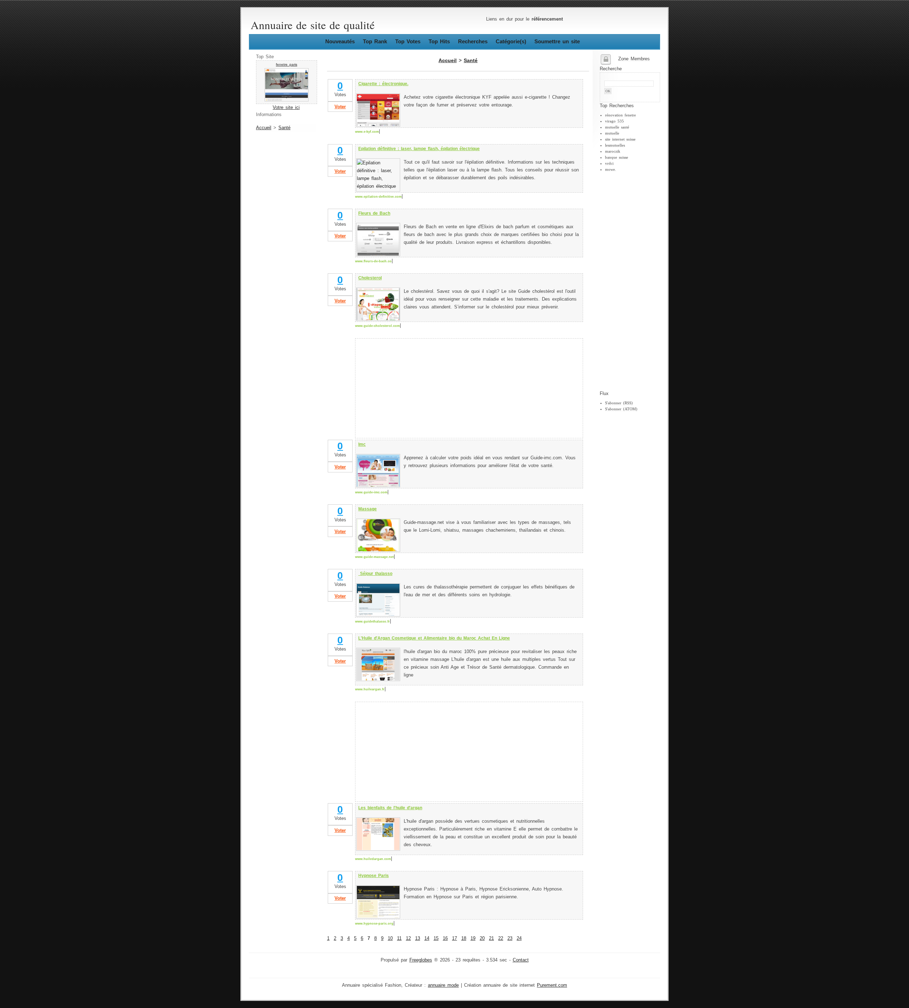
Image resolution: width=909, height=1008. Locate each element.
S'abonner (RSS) (619, 403)
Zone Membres (634, 58)
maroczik (612, 151)
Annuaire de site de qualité (313, 24)
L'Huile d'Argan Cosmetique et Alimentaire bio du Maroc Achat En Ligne (434, 638)
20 (482, 938)
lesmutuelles (615, 145)
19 (472, 938)
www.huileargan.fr (370, 689)
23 (509, 938)
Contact (521, 960)
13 (417, 938)
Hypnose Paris (373, 875)
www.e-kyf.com (367, 131)
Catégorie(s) (511, 41)
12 (408, 938)
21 (491, 938)
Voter (340, 106)
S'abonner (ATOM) (621, 409)
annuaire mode (443, 985)
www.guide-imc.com (371, 492)
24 (519, 938)
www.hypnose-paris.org (374, 923)
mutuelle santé (617, 127)
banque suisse (616, 157)
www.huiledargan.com (373, 859)
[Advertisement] (628, 281)
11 (399, 938)
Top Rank (375, 41)
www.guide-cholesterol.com (377, 326)
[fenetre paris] (287, 100)
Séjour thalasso (375, 573)
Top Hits (439, 41)
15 (436, 938)
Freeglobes (420, 960)
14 (426, 938)
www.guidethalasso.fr (372, 621)
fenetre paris (286, 64)
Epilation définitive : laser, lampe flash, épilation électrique (419, 148)
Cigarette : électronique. (383, 83)
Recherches (473, 41)
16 (445, 938)
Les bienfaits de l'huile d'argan (390, 807)
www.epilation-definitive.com (378, 196)
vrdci (609, 163)
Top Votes (407, 41)
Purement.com (552, 985)
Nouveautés (340, 41)
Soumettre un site (557, 41)
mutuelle (612, 133)
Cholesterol (370, 277)
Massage (367, 508)
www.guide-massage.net (374, 557)
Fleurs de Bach (374, 213)
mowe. (610, 169)
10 (390, 938)
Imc (362, 444)
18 (463, 938)
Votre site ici (286, 107)
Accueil (263, 127)
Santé (284, 127)
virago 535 (614, 121)
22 (500, 938)
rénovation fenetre (620, 115)
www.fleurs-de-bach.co (373, 261)
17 (454, 938)
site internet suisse (620, 139)
